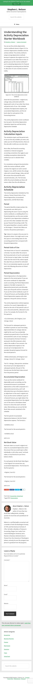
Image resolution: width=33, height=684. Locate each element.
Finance (6, 642)
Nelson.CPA (16, 4)
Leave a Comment (21, 42)
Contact (27, 677)
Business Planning (9, 638)
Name (6, 585)
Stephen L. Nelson (16, 9)
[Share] (21, 489)
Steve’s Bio (10, 679)
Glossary (23, 679)
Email (6, 594)
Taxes (5, 653)
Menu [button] (17, 24)
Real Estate (7, 646)
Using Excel (20, 496)
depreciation (14, 498)
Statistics (6, 649)
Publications (17, 679)
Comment (7, 560)
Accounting (13, 496)
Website (6, 603)
